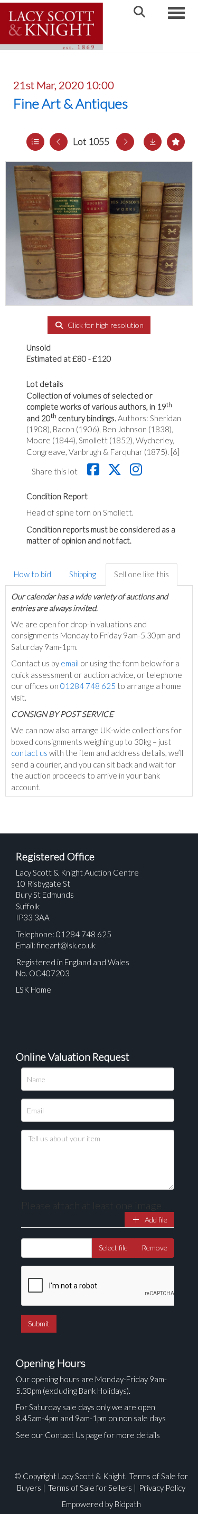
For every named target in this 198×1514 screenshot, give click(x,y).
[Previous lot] (59, 142)
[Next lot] (125, 142)
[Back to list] (35, 142)
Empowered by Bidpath (101, 1504)
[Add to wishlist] (176, 142)
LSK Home (33, 989)
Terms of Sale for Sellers (90, 1487)
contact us (29, 753)
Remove (154, 1247)
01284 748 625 (88, 686)
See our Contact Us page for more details (88, 1435)
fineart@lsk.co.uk (66, 945)
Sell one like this (141, 574)
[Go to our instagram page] (137, 471)
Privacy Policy (162, 1487)
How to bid (32, 574)
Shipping (82, 574)
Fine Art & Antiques (70, 103)
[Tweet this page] (116, 471)
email (70, 663)
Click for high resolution (105, 325)
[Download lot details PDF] (153, 142)
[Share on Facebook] (94, 471)
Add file (155, 1219)
